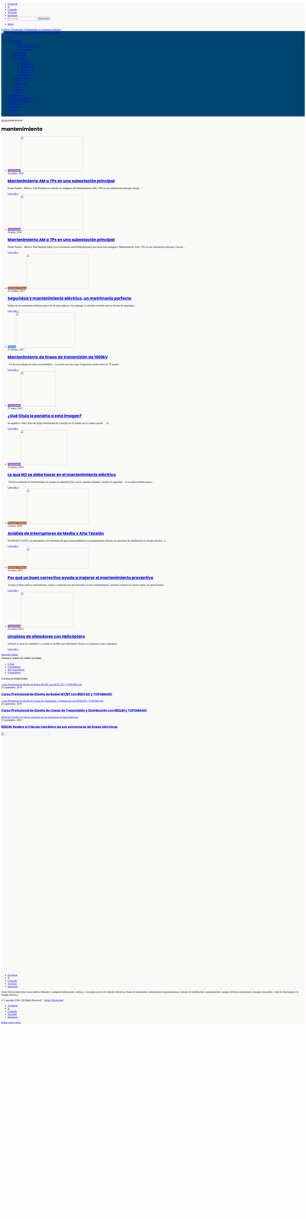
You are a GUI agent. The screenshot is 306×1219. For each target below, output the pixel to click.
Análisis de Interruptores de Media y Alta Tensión (56, 533)
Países (17, 92)
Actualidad (25, 49)
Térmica (24, 75)
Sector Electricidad (53, 1000)
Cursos (17, 89)
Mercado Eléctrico (29, 46)
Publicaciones (15, 40)
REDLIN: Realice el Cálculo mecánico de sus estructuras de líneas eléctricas (59, 727)
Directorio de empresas (19, 98)
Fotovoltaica (26, 63)
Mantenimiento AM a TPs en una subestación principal (61, 180)
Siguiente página (9, 654)
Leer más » (13, 193)
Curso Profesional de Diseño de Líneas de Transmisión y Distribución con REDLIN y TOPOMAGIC (74, 710)
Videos (17, 80)
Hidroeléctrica (27, 66)
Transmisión (20, 52)
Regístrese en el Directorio (21, 101)
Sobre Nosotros (15, 106)
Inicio (10, 37)
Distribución (20, 55)
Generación (20, 58)
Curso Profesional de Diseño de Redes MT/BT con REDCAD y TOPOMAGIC (56, 694)
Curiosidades (20, 83)
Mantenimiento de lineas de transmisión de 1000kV (58, 357)
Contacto (12, 109)
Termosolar (26, 72)
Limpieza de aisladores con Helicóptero (46, 636)
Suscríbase (13, 103)
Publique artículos (17, 95)
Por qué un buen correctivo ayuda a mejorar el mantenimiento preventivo (80, 577)
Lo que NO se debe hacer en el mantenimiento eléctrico (62, 474)
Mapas (17, 86)
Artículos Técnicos (23, 78)
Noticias (18, 43)
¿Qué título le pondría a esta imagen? (45, 415)
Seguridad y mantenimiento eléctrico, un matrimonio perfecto (69, 298)
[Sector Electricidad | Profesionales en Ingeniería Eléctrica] (31, 29)
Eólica (23, 60)
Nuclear (24, 69)
